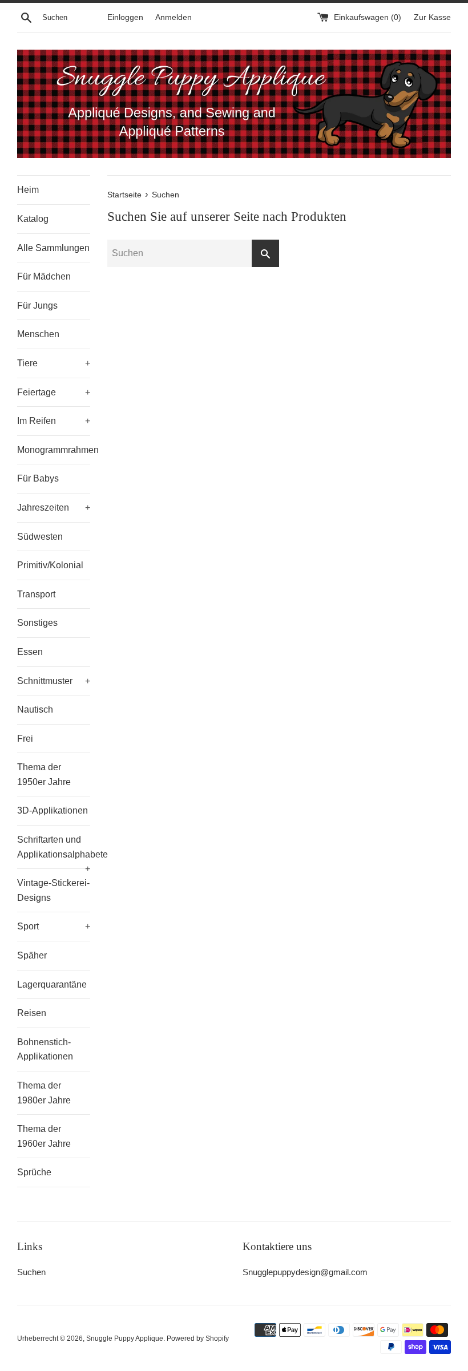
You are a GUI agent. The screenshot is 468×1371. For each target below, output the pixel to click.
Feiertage (53, 392)
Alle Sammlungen (53, 248)
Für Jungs (37, 305)
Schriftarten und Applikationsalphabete (53, 851)
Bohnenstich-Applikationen (45, 1049)
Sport (53, 926)
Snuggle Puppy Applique (124, 1338)
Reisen (31, 1013)
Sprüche (34, 1172)
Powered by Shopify (198, 1338)
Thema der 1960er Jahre (44, 1136)
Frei (25, 738)
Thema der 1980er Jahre (44, 1093)
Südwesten (40, 536)
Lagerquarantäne (52, 984)
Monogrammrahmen (53, 450)
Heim (28, 190)
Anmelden (173, 17)
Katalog (33, 219)
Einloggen (125, 17)
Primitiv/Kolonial (50, 565)
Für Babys (38, 478)
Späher (32, 955)
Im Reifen (53, 421)
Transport (36, 594)
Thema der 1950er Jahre (44, 774)
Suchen (31, 1272)
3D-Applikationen (52, 810)
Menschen (38, 334)
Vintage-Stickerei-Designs (53, 890)
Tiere (53, 363)
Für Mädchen (44, 276)
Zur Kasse (432, 17)
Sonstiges (37, 623)
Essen (30, 652)
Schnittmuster (53, 681)
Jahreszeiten (53, 507)
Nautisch (35, 709)
